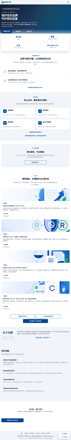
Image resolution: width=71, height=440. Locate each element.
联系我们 (18, 382)
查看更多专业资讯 (22, 316)
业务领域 (26, 433)
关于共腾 (43, 433)
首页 (22, 433)
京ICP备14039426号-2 (48, 438)
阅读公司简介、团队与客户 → (43, 337)
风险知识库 (29, 31)
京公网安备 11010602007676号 (36, 438)
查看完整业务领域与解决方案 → (35, 87)
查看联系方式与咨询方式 (12, 420)
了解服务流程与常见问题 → (35, 132)
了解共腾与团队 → (35, 162)
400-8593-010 (35, 414)
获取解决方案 (6, 31)
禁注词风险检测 (58, 373)
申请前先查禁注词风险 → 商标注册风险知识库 (35, 135)
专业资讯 (38, 433)
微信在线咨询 (12, 425)
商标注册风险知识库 (48, 316)
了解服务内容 (18, 31)
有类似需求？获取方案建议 (35, 321)
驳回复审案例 (51, 373)
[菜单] (68, 2)
